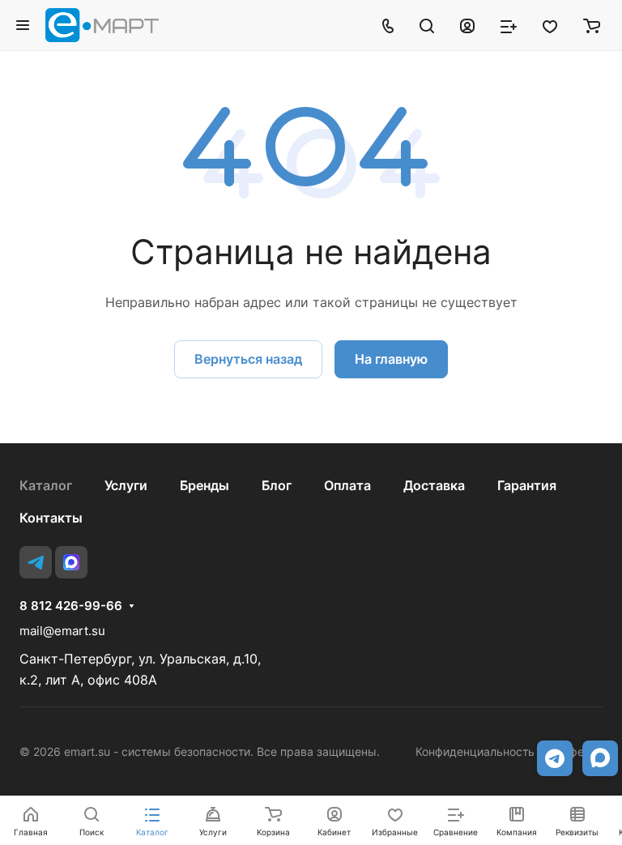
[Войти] (467, 25)
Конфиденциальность (475, 751)
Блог (277, 485)
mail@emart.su (62, 630)
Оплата (347, 485)
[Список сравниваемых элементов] (509, 25)
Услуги (125, 485)
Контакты (51, 518)
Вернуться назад (248, 359)
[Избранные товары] (550, 25)
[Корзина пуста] (591, 25)
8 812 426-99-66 (70, 606)
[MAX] (71, 562)
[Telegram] (35, 562)
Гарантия (526, 485)
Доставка (434, 485)
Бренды (204, 485)
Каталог (45, 485)
